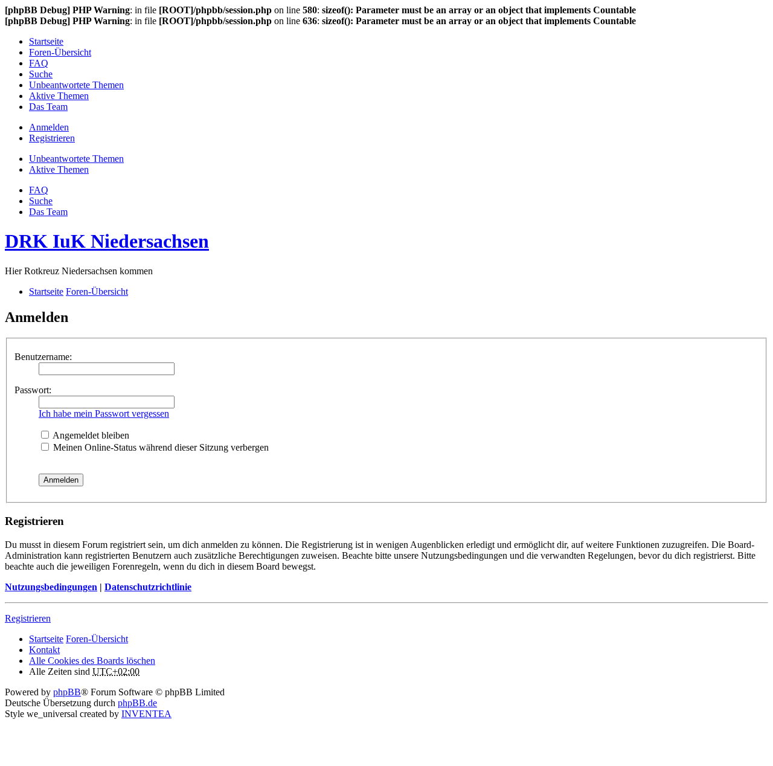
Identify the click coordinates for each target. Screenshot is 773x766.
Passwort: (32, 390)
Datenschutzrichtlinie (147, 587)
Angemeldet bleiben (90, 435)
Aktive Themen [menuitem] (59, 96)
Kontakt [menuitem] (44, 650)
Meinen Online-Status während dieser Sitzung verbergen (160, 447)
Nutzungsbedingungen (51, 587)
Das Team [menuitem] (48, 106)
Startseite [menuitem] (46, 41)
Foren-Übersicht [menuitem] (60, 52)
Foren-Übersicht (97, 639)
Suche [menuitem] (41, 74)
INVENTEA (146, 714)
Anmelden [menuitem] (49, 127)
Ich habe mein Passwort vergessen (104, 413)
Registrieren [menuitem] (52, 138)
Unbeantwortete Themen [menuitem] (76, 85)
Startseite (46, 639)
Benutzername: (43, 357)
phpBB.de (137, 703)
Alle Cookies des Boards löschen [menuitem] (92, 660)
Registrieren (28, 618)
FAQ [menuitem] (38, 63)
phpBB (67, 692)
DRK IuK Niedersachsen (107, 241)
